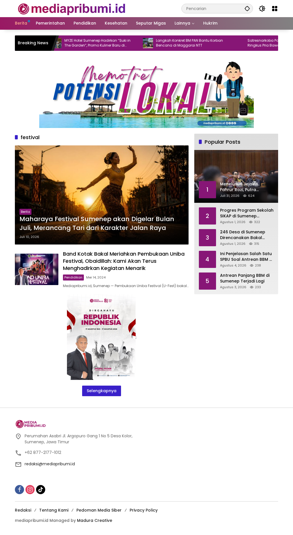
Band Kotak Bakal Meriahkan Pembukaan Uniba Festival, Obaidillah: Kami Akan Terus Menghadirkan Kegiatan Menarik (124, 261)
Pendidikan (73, 277)
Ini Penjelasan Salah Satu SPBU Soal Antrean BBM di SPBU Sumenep (246, 256)
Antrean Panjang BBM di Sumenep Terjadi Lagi (245, 278)
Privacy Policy (144, 510)
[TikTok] (40, 489)
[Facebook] (19, 489)
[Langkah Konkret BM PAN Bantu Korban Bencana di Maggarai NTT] (133, 43)
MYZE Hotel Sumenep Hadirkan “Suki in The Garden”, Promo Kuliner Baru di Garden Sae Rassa (83, 43)
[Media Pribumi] (71, 8)
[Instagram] (30, 489)
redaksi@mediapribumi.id (50, 464)
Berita (25, 211)
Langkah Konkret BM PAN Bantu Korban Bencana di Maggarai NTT (174, 43)
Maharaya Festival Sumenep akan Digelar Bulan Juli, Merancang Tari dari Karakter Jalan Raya (96, 223)
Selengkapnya (101, 391)
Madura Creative (94, 520)
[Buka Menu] (274, 8)
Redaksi (23, 510)
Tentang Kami (53, 510)
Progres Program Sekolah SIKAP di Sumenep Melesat (247, 213)
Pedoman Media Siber (99, 510)
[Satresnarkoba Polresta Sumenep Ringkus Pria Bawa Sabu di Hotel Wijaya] (224, 43)
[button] (247, 8)
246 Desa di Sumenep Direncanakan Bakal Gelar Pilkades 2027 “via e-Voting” (245, 235)
